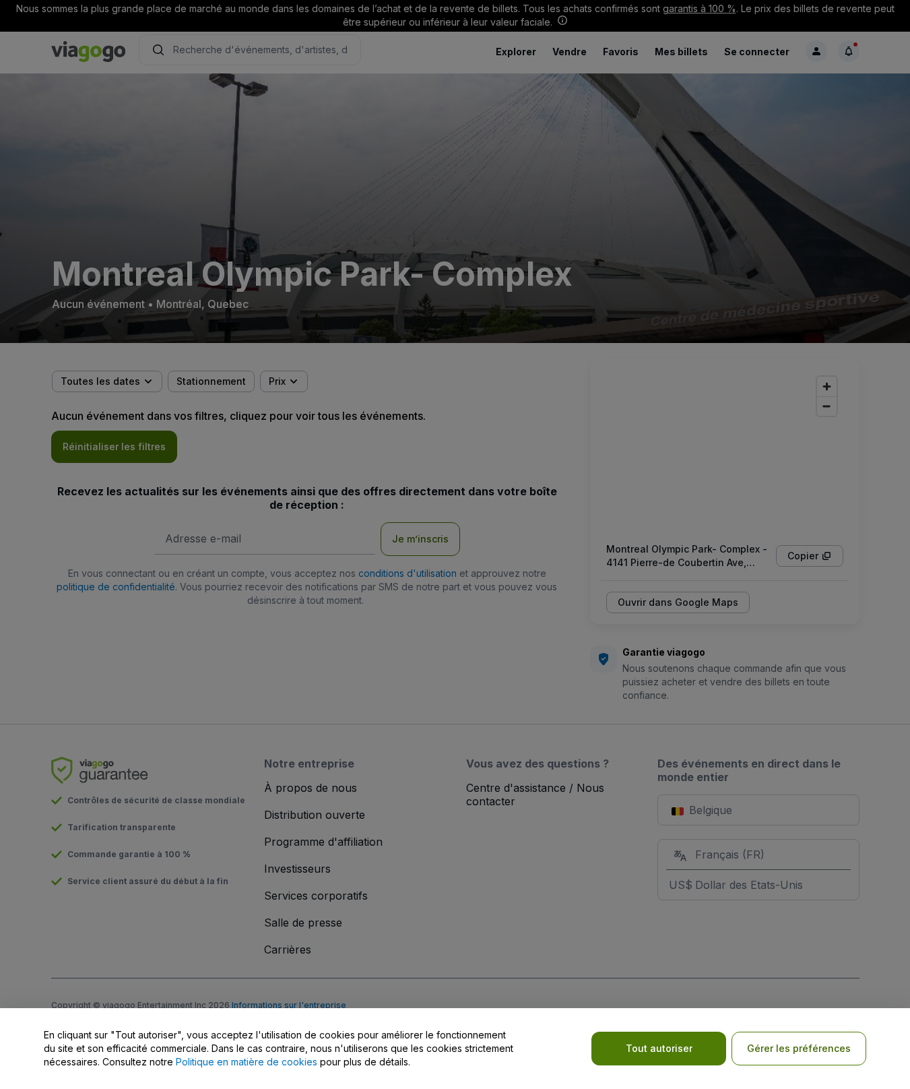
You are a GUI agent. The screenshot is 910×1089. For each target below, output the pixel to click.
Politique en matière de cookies (246, 1061)
